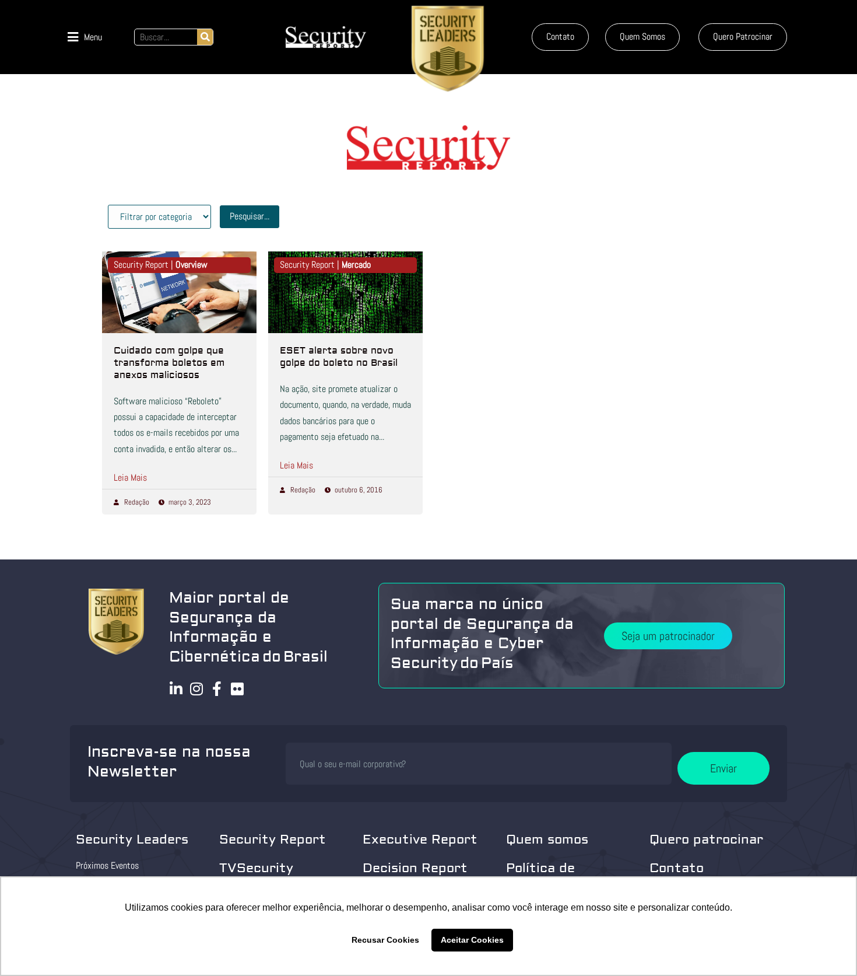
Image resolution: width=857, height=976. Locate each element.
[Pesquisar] (205, 37)
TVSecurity (256, 868)
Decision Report (415, 868)
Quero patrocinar (706, 839)
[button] (85, 37)
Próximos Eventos (107, 865)
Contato (676, 868)
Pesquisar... (249, 216)
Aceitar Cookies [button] (472, 939)
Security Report (272, 839)
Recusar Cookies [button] (385, 939)
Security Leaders (132, 839)
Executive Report (420, 839)
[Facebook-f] (217, 688)
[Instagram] (196, 688)
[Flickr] (237, 688)
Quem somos (547, 839)
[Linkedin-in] (176, 688)
